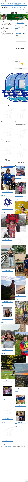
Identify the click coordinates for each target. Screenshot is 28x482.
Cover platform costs (17, 61)
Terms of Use (10, 446)
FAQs (20, 10)
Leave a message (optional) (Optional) (20, 43)
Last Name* (17, 38)
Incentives (16, 4)
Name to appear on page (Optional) (20, 48)
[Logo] (4, 1)
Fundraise (16, 5)
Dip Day (8, 3)
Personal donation (18, 33)
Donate (16, 6)
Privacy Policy (7, 446)
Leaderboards (11, 3)
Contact (4, 446)
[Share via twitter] (17, 17)
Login (19, 5)
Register (24, 3)
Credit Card (21, 55)
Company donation (23, 33)
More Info (15, 3)
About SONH (4, 3)
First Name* (17, 35)
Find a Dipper (20, 3)
